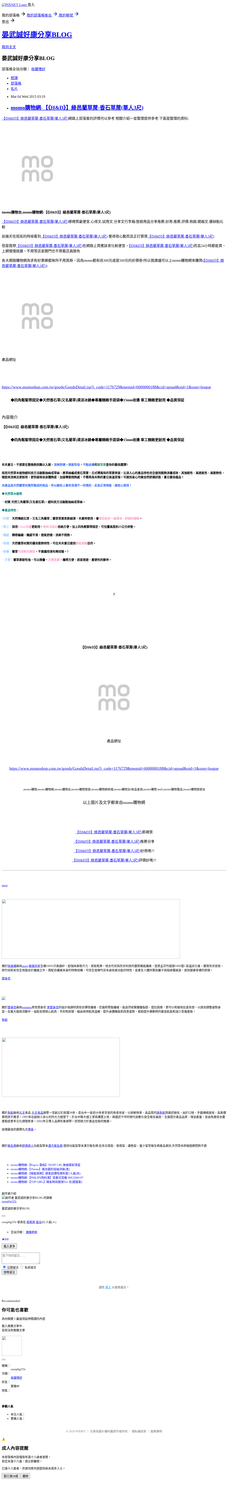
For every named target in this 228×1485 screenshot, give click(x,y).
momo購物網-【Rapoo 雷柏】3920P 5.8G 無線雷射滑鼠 (45, 1165)
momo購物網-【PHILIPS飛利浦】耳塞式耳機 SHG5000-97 (47, 1177)
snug (5, 885)
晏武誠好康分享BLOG (37, 35)
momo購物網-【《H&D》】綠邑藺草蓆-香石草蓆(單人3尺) (77, 108)
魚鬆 (5, 1019)
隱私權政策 (139, 1431)
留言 (39, 1222)
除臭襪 (12, 966)
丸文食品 (37, 1112)
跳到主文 (9, 47)
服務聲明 (156, 1431)
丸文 (22, 1112)
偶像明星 (31, 1232)
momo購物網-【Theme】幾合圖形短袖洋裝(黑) (40, 1169)
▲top (5, 1238)
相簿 (14, 78)
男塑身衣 (53, 1007)
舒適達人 (28, 1145)
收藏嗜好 (38, 69)
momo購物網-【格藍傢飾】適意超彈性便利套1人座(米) (45, 1173)
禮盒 (31, 1129)
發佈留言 (9, 1272)
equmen (27, 1007)
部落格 (16, 83)
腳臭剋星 (34, 966)
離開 (25, 1476)
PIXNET (81, 1431)
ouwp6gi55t (9, 1201)
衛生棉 (12, 1145)
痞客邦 (30, 1222)
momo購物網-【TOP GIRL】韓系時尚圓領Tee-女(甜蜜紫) (46, 1182)
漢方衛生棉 (55, 1145)
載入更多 (9, 1246)
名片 (14, 89)
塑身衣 (6, 978)
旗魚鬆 (161, 1112)
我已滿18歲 (11, 1476)
